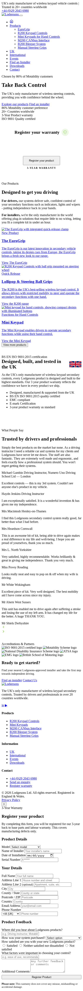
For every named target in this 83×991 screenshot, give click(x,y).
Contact (15, 69)
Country (7, 901)
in (3, 705)
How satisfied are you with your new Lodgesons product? (38, 941)
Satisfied (12, 945)
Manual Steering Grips (32, 47)
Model (6, 847)
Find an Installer (20, 62)
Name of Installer (13, 851)
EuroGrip (24, 29)
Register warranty (21, 785)
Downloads (17, 66)
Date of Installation (14, 855)
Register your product (41, 160)
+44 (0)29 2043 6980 (15, 10)
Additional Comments (16, 971)
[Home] (11, 22)
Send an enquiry (20, 782)
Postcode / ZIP (11, 897)
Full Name (8, 876)
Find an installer (39, 104)
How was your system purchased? (23, 937)
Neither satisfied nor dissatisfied (43, 945)
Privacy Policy (11, 800)
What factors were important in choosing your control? (36, 953)
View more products (14, 344)
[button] (41, 627)
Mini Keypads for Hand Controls (39, 36)
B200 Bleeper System (32, 44)
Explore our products (15, 104)
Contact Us (30, 680)
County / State (11, 893)
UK (12, 51)
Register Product (41, 977)
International (18, 55)
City (4, 888)
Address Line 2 (17, 884)
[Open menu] (21, 15)
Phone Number (11, 909)
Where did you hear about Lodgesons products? (32, 930)
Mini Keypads (19, 724)
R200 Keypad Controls (32, 33)
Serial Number (11, 859)
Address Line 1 (11, 880)
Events (14, 58)
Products (15, 25)
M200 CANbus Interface (34, 40)
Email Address (11, 905)
